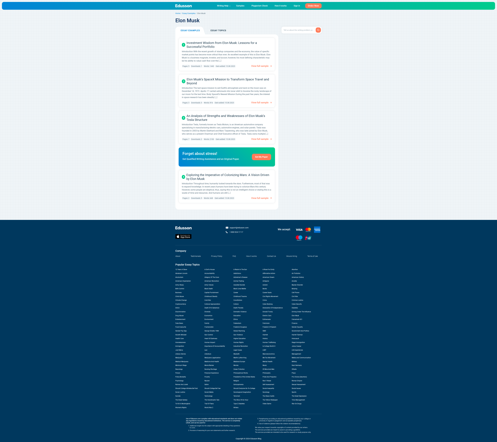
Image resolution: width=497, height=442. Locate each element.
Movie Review (209, 365)
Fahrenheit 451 (297, 319)
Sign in (297, 6)
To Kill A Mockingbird (182, 404)
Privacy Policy (216, 256)
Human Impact (209, 342)
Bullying (294, 289)
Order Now (313, 6)
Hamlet (265, 335)
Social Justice (180, 392)
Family (206, 323)
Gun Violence (238, 335)
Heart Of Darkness (210, 338)
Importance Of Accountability (214, 346)
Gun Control (208, 335)
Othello (294, 369)
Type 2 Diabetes (239, 404)
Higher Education (239, 338)
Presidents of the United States (244, 377)
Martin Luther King (239, 358)
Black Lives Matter (239, 289)
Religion (236, 381)
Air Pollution (296, 273)
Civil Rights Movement (270, 296)
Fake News (179, 323)
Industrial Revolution (240, 346)
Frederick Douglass (240, 327)
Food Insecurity (180, 327)
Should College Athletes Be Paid (186, 388)
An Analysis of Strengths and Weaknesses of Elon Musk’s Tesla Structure (226, 118)
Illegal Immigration (298, 342)
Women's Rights (181, 407)
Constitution (237, 300)
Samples (240, 6)
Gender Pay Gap (181, 331)
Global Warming (239, 331)
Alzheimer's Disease (240, 277)
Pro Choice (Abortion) (299, 377)
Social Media (208, 392)
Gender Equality (297, 327)
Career (235, 292)
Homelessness (180, 342)
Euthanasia (267, 319)
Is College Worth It (269, 346)
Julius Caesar (296, 346)
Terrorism (236, 396)
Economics (208, 316)
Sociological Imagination (242, 392)
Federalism (237, 323)
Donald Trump (268, 312)
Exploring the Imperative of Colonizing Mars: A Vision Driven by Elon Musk (227, 177)
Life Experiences (297, 350)
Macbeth (236, 354)
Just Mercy (179, 350)
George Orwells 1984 (211, 331)
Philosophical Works (240, 373)
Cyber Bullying (268, 304)
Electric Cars (267, 316)
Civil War (295, 296)
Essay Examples (188, 13)
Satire (206, 384)
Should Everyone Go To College (244, 388)
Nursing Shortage (210, 369)
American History (298, 277)
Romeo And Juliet (181, 384)
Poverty (207, 377)
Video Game (267, 404)
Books (265, 289)
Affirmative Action (269, 273)
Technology (208, 396)
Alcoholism (179, 277)
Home (177, 13)
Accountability (209, 273)
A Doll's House (209, 269)
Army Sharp (179, 285)
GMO (264, 331)
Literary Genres (180, 354)
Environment (208, 319)
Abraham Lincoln (181, 273)
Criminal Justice (297, 300)
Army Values (208, 285)
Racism (207, 381)
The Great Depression (299, 396)
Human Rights (238, 342)
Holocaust (295, 338)
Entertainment (180, 319)
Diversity (207, 312)
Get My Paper (261, 157)
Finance (294, 323)
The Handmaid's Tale (211, 400)
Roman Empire (297, 381)
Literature (207, 354)
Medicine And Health (211, 361)
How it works (281, 6)
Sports (294, 392)
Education (237, 316)
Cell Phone (295, 292)
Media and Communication (301, 358)
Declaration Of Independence (273, 308)
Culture (236, 304)
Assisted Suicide (239, 285)
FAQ (234, 256)
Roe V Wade (267, 381)
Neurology (179, 369)
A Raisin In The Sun (240, 269)
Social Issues (296, 388)
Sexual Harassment (298, 384)
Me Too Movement (269, 358)
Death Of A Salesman (211, 308)
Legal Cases (237, 350)
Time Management (298, 400)
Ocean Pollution (239, 369)
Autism (265, 285)
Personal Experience (211, 373)
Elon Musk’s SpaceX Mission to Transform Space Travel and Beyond (228, 81)
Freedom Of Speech (269, 327)
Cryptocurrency (180, 304)
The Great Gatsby (181, 400)
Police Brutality (180, 377)
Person (177, 373)
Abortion (295, 269)
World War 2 (208, 407)
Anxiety (294, 281)
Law (205, 350)
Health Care (179, 338)
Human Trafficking (269, 342)
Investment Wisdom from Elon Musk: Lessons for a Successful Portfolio (222, 45)
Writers (235, 407)
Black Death (208, 289)
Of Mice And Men (268, 369)
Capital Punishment (211, 292)
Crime (265, 300)
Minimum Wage (181, 365)
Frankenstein (209, 327)
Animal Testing (238, 281)
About (177, 256)
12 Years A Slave (181, 269)
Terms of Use (312, 256)
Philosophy (267, 373)
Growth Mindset (180, 335)
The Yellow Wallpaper (270, 400)
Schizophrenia (238, 384)
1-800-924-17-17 (236, 232)
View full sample (260, 66)
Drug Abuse (179, 316)
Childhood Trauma (240, 296)
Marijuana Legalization (212, 358)
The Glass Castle (268, 396)
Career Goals (267, 292)
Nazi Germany (297, 365)
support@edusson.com (239, 228)
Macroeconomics (269, 354)
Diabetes (295, 308)
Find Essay (318, 30)
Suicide (177, 396)
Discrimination (180, 312)
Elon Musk (295, 316)
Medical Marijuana (181, 361)
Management (296, 354)
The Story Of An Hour (240, 400)
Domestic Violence (239, 312)
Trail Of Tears (209, 404)
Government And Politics (300, 331)
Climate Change (181, 300)
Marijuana (178, 358)
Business (178, 292)
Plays (294, 373)
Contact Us (271, 256)
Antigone (266, 281)
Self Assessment (268, 384)
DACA (177, 308)
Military (294, 361)
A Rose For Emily (268, 269)
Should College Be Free (212, 388)
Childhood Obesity (210, 296)
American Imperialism (183, 281)
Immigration (179, 346)
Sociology (266, 392)
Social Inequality (268, 388)
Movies (235, 365)
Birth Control (179, 289)
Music (265, 365)
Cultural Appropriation (212, 304)
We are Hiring (291, 256)
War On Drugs (296, 404)
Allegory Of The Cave (211, 277)
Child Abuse (179, 296)
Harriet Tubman (297, 335)
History (265, 338)
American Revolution (211, 281)
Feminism (266, 323)
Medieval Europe (239, 361)
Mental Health (267, 361)
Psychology (179, 381)
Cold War (207, 300)
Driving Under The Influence (301, 312)
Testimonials (196, 256)
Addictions (237, 273)
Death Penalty (238, 308)
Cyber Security (297, 304)
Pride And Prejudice (269, 377)
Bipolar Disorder (297, 285)
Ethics (235, 319)
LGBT (264, 350)
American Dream (268, 277)
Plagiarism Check (259, 6)
